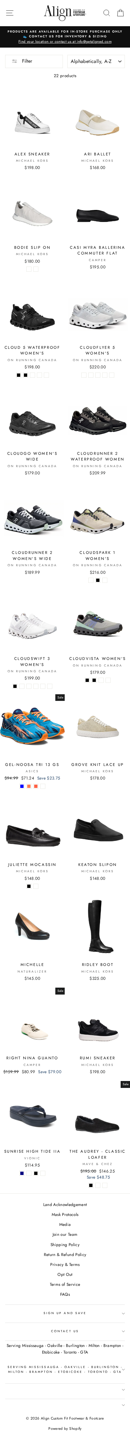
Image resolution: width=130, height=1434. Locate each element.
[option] (65, 37)
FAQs (65, 1294)
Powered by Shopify (64, 1428)
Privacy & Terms (65, 1264)
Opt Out (64, 1274)
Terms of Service (65, 1284)
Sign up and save (65, 1313)
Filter (26, 61)
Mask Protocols (65, 1214)
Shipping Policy (65, 1245)
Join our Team (65, 1234)
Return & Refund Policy (65, 1254)
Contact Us (65, 1331)
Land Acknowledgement (65, 1204)
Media (65, 1224)
